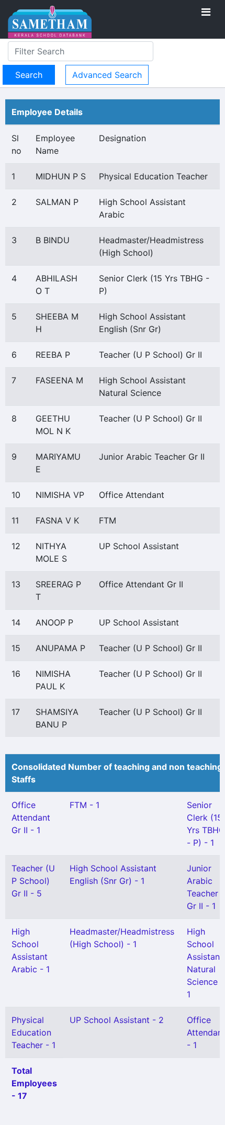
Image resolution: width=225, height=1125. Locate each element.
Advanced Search (107, 75)
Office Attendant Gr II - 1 (31, 817)
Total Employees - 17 (34, 1083)
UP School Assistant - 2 (117, 1020)
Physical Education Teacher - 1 (33, 1032)
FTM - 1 (84, 805)
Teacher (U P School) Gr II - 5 (33, 881)
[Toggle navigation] (206, 12)
